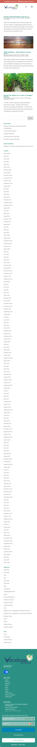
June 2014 (6, 472)
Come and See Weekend (10, 131)
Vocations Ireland (10, 98)
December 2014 (8, 459)
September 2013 (8, 497)
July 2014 (6, 470)
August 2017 (7, 388)
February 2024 (7, 219)
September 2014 (8, 464)
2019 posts (6, 572)
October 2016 (7, 407)
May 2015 (6, 448)
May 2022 (6, 257)
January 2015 (7, 456)
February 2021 (7, 298)
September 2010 (8, 543)
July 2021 (6, 284)
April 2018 (6, 369)
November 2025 (8, 178)
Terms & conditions (10, 695)
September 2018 (8, 358)
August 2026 (7, 153)
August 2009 (7, 554)
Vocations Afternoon (9, 134)
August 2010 (7, 546)
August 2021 (7, 281)
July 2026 (6, 156)
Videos (5, 621)
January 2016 (7, 426)
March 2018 (7, 371)
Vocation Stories (8, 624)
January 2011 (7, 535)
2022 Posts (6, 580)
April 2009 (6, 560)
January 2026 (7, 172)
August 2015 (7, 440)
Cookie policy (14, 744)
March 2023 (7, 235)
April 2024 (6, 213)
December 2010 (8, 538)
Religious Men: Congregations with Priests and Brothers (18, 613)
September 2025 (8, 183)
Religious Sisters (8, 616)
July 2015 (6, 442)
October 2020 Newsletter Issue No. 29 (16, 17)
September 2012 (8, 519)
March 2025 (7, 197)
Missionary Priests (9, 56)
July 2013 (6, 500)
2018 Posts (6, 570)
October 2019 (7, 339)
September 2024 (8, 205)
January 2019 (7, 355)
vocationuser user (10, 18)
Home (6, 680)
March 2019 (7, 350)
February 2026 (7, 170)
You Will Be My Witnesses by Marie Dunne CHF (21, 146)
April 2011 (6, 530)
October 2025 (7, 181)
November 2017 (8, 380)
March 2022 (7, 262)
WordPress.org (7, 642)
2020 (26, 55)
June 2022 (6, 254)
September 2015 (8, 437)
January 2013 (7, 511)
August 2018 (7, 361)
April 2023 (6, 232)
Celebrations (7, 589)
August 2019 (7, 341)
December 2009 (8, 551)
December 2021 (8, 271)
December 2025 (8, 175)
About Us (7, 682)
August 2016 (7, 412)
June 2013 (6, 502)
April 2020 (6, 325)
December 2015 (8, 429)
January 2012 (7, 527)
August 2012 (7, 522)
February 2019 (7, 352)
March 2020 (7, 328)
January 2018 (7, 377)
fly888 (5, 146)
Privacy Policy (8, 693)
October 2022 (7, 246)
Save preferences (18, 740)
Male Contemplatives (9, 597)
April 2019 (6, 347)
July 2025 (6, 189)
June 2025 (6, 191)
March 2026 (7, 167)
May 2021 (6, 290)
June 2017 (6, 393)
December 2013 (8, 489)
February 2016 (7, 423)
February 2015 (7, 453)
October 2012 (7, 516)
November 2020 (8, 306)
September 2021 (8, 279)
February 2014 (7, 483)
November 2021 (8, 273)
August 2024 (7, 208)
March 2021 (7, 295)
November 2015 (8, 431)
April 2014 (6, 478)
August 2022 (7, 249)
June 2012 (6, 524)
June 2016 (6, 415)
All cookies (18, 730)
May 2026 (6, 161)
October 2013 (7, 494)
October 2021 (7, 276)
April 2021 (6, 292)
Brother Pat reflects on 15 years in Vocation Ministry (18, 96)
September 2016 (8, 410)
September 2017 (8, 385)
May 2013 (6, 505)
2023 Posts (6, 583)
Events (5, 594)
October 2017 (7, 382)
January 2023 (7, 238)
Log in (5, 634)
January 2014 (7, 486)
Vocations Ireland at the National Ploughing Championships (16, 704)
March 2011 (7, 532)
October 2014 (7, 461)
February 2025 (7, 200)
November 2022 (8, 243)
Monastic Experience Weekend (12, 139)
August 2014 (7, 467)
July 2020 (6, 317)
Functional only (18, 735)
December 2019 (8, 336)
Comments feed (8, 639)
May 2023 (6, 230)
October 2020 (7, 309)
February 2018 (7, 374)
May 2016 (6, 418)
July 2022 (6, 251)
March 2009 (7, 562)
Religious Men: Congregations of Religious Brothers (17, 610)
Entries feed (7, 637)
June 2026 (6, 159)
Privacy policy (21, 744)
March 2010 (7, 549)
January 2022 (7, 268)
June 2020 (6, 320)
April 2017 (6, 399)
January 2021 (7, 301)
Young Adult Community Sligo (11, 136)
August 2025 (7, 186)
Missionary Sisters (20, 56)
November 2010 (8, 541)
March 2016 (7, 421)
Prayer (6, 691)
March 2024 (7, 216)
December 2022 (8, 241)
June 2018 (6, 363)
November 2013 (8, 491)
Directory (7, 684)
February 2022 (7, 265)
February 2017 (7, 401)
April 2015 (6, 451)
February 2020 (7, 331)
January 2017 (7, 404)
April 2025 (6, 194)
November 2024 (8, 202)
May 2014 (6, 475)
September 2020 (8, 311)
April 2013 (6, 508)
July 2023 (6, 227)
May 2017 (6, 396)
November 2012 (8, 513)
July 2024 (6, 211)
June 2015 (6, 445)
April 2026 (6, 164)
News (27, 56)
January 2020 (7, 333)
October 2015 (7, 434)
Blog (5, 586)
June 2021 (6, 287)
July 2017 (6, 391)
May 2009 (6, 557)
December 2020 (8, 303)
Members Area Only (9, 600)
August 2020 (7, 314)
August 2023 (7, 224)
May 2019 (6, 344)
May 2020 (6, 322)
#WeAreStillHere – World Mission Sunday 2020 (17, 53)
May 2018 (6, 366)
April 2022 (6, 260)
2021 (5, 578)
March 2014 (7, 481)
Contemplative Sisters (9, 591)
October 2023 (7, 221)
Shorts (5, 619)
